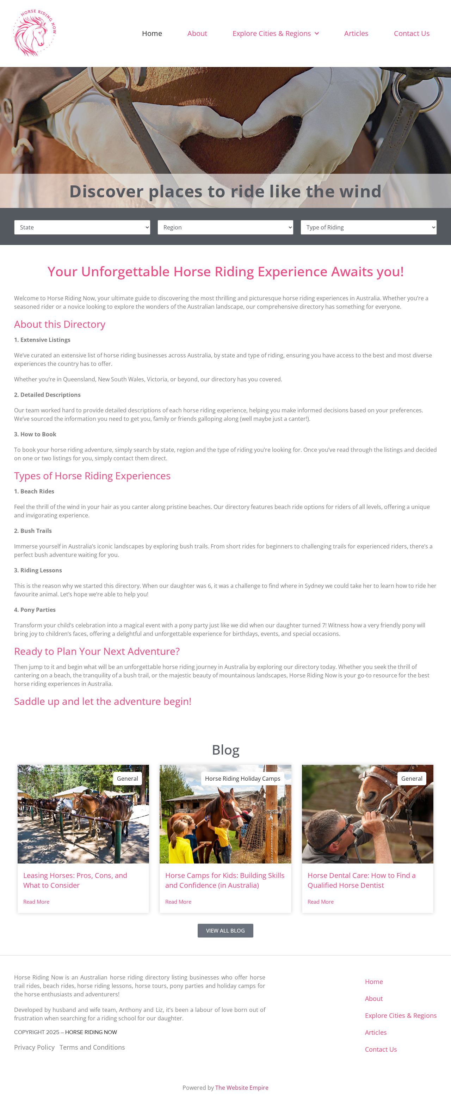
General (127, 778)
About (197, 33)
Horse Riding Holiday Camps (242, 778)
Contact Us (412, 33)
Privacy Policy (34, 1047)
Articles (356, 33)
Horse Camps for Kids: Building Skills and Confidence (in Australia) (225, 880)
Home (152, 33)
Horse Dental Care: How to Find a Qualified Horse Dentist (362, 880)
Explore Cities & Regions (272, 33)
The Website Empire (241, 1088)
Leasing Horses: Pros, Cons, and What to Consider (75, 880)
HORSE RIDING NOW (91, 1032)
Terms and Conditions (92, 1047)
